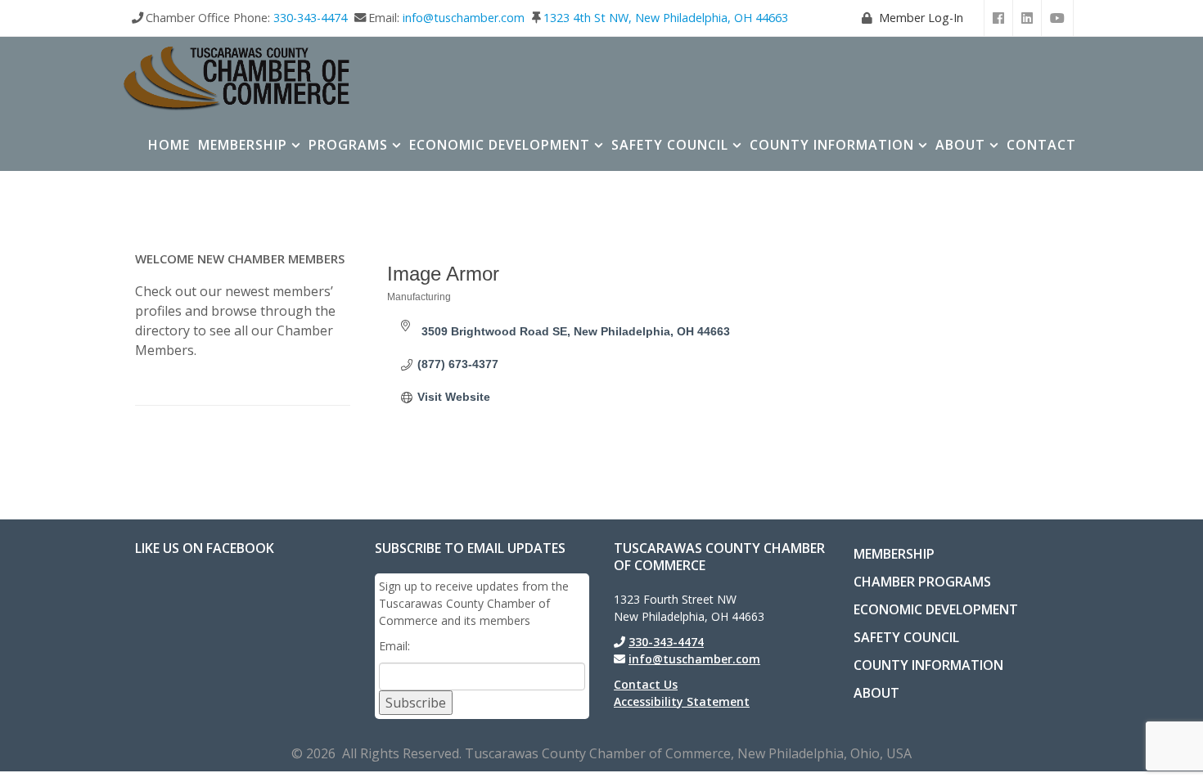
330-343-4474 (310, 17)
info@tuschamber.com (464, 17)
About (960, 145)
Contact (1041, 145)
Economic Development (499, 145)
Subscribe (415, 703)
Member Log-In (921, 17)
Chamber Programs (922, 582)
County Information (832, 145)
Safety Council (669, 145)
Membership (242, 145)
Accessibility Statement (682, 701)
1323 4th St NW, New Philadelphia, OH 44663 (665, 17)
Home (169, 145)
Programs (348, 145)
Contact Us (646, 684)
